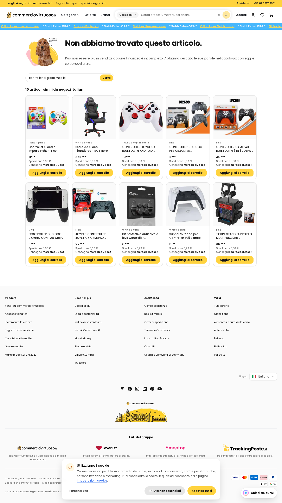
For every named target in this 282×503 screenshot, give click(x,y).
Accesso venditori (16, 314)
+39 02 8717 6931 (264, 3)
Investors (80, 363)
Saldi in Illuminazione (158, 26)
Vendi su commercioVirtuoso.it (24, 306)
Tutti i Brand (221, 306)
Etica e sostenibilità (87, 314)
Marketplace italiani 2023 (20, 354)
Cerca (106, 77)
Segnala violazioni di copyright (164, 354)
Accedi (241, 15)
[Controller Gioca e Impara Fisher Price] (47, 117)
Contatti (149, 346)
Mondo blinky (83, 338)
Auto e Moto (221, 330)
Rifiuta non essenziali (165, 491)
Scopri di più (82, 306)
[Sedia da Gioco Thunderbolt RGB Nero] (94, 117)
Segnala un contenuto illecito (22, 482)
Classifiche (221, 314)
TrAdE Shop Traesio (135, 142)
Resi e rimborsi (153, 314)
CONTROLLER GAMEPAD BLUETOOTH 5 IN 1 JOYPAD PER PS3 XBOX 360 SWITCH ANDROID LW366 (234, 149)
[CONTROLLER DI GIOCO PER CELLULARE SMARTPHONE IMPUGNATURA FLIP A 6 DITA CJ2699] (188, 117)
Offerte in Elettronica (226, 26)
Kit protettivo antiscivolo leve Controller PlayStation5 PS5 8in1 (140, 236)
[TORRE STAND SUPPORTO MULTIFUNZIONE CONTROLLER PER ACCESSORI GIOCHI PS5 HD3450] (234, 204)
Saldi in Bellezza (95, 26)
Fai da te (219, 354)
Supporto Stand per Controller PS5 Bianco (185, 236)
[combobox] (176, 15)
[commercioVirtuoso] (31, 14)
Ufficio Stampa (84, 354)
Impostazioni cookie (92, 480)
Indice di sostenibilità (88, 322)
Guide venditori (14, 346)
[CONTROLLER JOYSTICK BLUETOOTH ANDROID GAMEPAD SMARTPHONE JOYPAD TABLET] (140, 117)
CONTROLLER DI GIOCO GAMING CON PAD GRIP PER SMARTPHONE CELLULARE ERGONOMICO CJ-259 (46, 236)
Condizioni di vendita (18, 338)
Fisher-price (36, 142)
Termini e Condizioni (157, 330)
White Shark (83, 142)
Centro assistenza (155, 306)
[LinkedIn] (145, 389)
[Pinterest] (152, 389)
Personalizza (78, 491)
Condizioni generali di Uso (20, 478)
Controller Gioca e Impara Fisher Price (42, 149)
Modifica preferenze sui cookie (60, 482)
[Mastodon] (122, 389)
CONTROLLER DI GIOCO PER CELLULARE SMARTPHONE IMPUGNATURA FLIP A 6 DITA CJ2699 (185, 149)
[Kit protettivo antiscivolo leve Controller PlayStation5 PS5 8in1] (140, 204)
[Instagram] (137, 389)
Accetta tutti (202, 491)
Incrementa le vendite (18, 322)
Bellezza (219, 338)
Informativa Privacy (156, 338)
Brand (105, 15)
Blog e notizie (83, 346)
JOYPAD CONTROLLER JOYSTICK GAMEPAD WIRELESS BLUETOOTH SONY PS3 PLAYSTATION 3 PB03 (93, 236)
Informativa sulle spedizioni (55, 478)
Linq (172, 142)
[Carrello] (271, 15)
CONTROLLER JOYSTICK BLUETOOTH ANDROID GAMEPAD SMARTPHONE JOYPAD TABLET (139, 149)
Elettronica (220, 346)
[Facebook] (130, 389)
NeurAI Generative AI (87, 330)
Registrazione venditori (19, 330)
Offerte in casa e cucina (29, 26)
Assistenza (243, 3)
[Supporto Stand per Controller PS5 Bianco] (188, 204)
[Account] (253, 15)
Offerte (90, 15)
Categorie (68, 15)
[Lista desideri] (262, 15)
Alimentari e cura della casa (232, 322)
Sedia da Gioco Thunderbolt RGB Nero (91, 149)
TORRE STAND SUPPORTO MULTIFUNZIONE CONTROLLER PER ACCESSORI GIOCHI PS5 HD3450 (234, 236)
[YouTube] (160, 389)
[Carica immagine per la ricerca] (218, 15)
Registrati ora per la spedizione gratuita (80, 3)
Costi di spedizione (156, 322)
